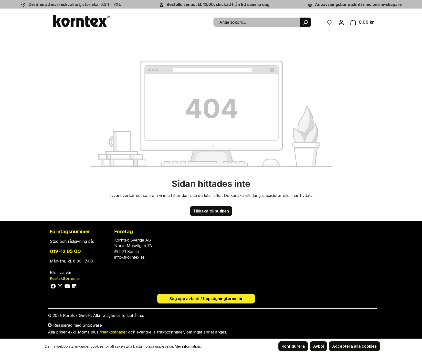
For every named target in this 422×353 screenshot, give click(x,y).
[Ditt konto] (341, 22)
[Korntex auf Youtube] (67, 285)
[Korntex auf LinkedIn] (73, 285)
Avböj (318, 346)
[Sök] (305, 22)
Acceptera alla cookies (354, 346)
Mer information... (188, 346)
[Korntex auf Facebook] (53, 285)
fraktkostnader (113, 332)
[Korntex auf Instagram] (60, 285)
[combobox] (256, 22)
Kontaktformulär (65, 278)
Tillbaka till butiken (211, 211)
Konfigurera (293, 346)
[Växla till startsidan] (81, 21)
